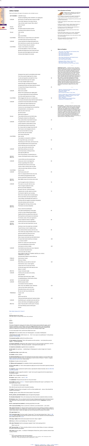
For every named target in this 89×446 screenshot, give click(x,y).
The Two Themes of (65, 58)
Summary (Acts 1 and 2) (65, 53)
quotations (2, 12)
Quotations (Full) (64, 90)
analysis (2, 11)
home (9, 7)
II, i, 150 (25, 377)
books (3, 20)
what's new (37, 444)
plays (3, 9)
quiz (3, 23)
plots (3, 18)
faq (3, 19)
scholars (2, 22)
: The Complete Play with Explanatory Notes (69, 51)
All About (63, 91)
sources (2, 13)
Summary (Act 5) (64, 55)
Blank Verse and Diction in (66, 62)
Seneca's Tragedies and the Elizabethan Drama (67, 98)
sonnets (2, 10)
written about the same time (15, 358)
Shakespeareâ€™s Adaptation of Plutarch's (69, 95)
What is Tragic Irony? (62, 97)
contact (13, 7)
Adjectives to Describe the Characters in (68, 89)
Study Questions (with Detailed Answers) (68, 57)
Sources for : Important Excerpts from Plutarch (69, 94)
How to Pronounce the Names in (67, 92)
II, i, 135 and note (16, 336)
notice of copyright (54, 444)
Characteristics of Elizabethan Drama (65, 99)
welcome (2, 8)
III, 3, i (23, 381)
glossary (2, 21)
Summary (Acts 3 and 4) (65, 54)
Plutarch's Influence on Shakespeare (65, 96)
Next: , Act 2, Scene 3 (16, 311)
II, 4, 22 (21, 416)
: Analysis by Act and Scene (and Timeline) (69, 63)
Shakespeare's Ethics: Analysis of (67, 61)
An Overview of (64, 52)
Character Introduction (65, 59)
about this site (42, 444)
